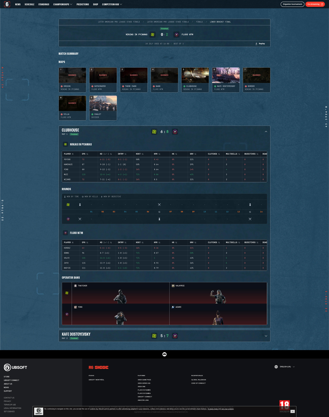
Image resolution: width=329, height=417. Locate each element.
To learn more (213, 409)
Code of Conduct (198, 383)
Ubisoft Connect (11, 380)
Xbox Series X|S (144, 383)
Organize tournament (292, 4)
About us (8, 384)
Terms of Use (10, 404)
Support (8, 391)
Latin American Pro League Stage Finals (119, 22)
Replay (262, 43)
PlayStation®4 (144, 393)
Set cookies (9, 411)
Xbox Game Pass (144, 380)
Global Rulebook (198, 380)
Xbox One (141, 386)
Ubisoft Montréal (96, 380)
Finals (199, 22)
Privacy (7, 401)
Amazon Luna (143, 400)
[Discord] (164, 354)
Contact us (9, 397)
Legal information (12, 408)
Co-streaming (313, 4)
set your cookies (227, 409)
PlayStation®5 (144, 390)
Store (7, 377)
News (6, 387)
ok (292, 411)
